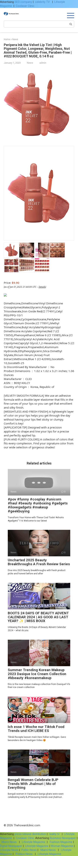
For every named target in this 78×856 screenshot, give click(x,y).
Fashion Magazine (61, 842)
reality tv (54, 834)
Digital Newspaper (11, 846)
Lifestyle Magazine (33, 842)
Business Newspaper (63, 838)
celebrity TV (43, 2)
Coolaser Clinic (25, 6)
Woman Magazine (62, 846)
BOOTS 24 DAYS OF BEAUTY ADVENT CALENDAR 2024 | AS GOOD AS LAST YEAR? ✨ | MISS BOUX (38, 617)
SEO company (23, 2)
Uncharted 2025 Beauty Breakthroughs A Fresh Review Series (39, 562)
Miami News (9, 842)
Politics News (24, 854)
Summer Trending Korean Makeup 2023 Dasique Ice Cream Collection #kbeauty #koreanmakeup (37, 674)
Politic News (29, 850)
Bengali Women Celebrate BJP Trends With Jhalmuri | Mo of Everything (33, 784)
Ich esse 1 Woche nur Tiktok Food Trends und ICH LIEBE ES (36, 729)
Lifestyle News (9, 850)
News (30, 62)
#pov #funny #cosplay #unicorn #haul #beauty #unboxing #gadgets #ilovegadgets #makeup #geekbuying (38, 505)
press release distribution (30, 834)
